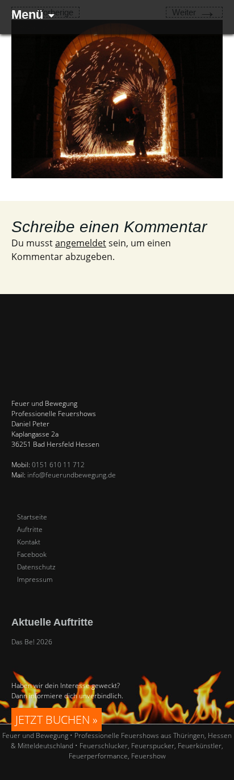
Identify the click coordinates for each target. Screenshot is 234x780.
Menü (27, 14)
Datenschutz (36, 567)
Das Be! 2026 (31, 642)
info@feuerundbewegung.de (71, 475)
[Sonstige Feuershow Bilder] (117, 98)
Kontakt (28, 542)
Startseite (32, 517)
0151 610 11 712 (58, 464)
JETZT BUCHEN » (56, 719)
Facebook (32, 554)
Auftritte (30, 529)
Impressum (35, 579)
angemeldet (80, 243)
